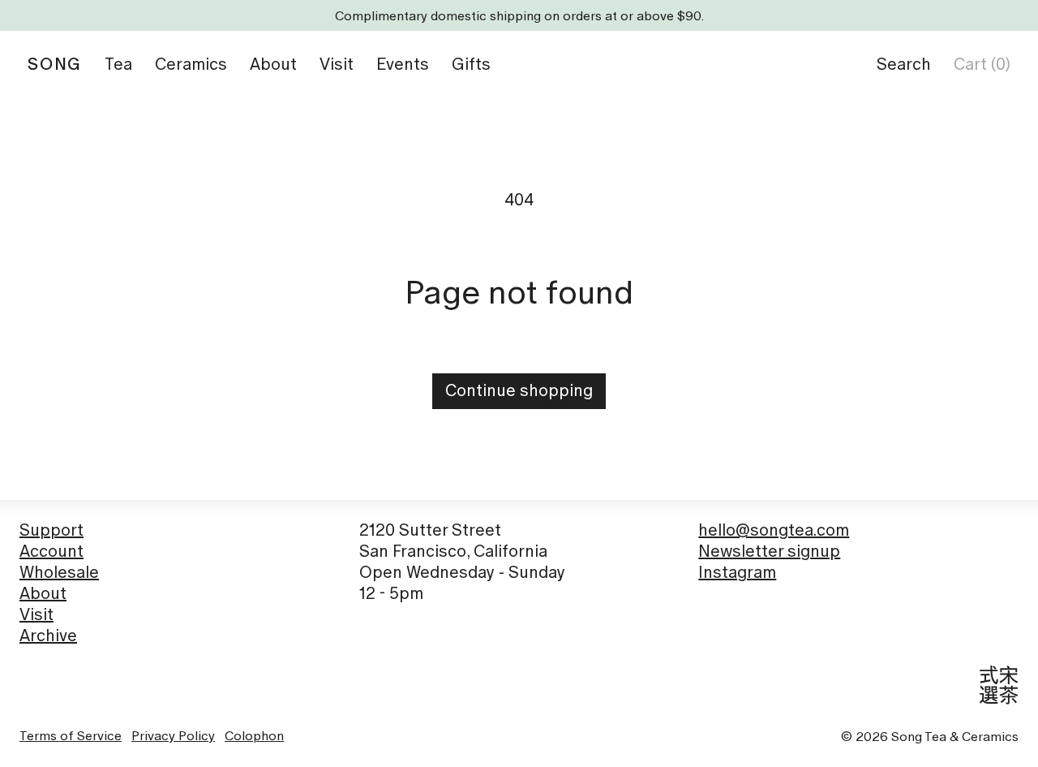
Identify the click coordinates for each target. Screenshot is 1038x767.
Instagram (737, 572)
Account (51, 551)
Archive (48, 635)
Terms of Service (70, 735)
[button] (904, 64)
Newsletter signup (769, 551)
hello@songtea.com (773, 530)
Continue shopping (519, 390)
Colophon (254, 735)
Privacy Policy (173, 735)
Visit (36, 614)
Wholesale (59, 572)
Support (51, 530)
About (42, 593)
